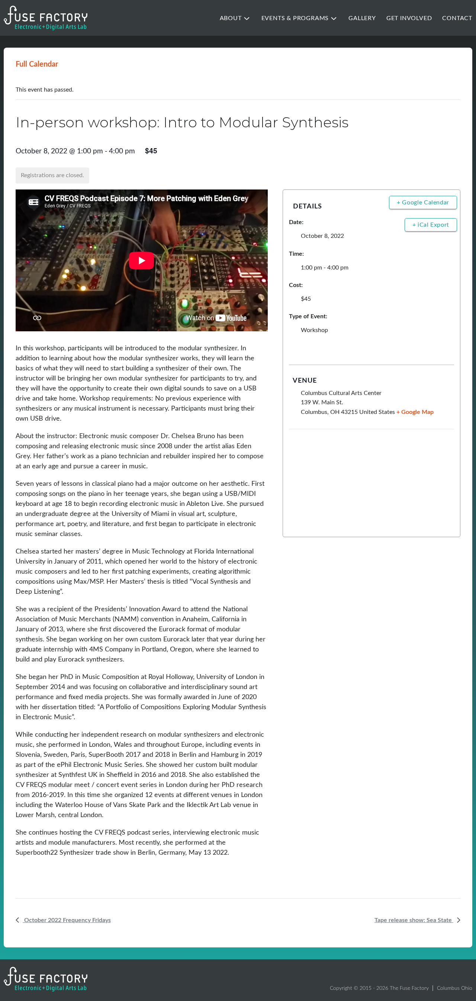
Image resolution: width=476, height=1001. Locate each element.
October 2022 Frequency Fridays (67, 920)
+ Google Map (415, 412)
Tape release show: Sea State (413, 920)
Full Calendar (37, 64)
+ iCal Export (430, 225)
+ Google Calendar (423, 202)
